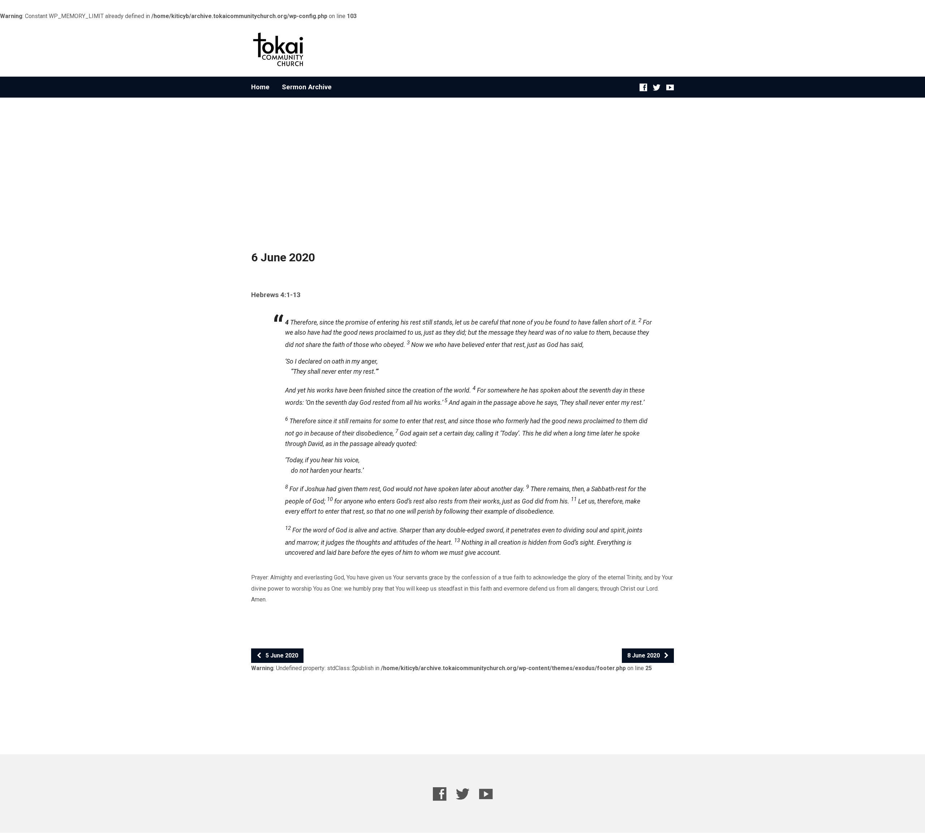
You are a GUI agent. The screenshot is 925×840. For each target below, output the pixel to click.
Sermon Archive (307, 87)
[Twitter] (657, 87)
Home (260, 87)
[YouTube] (670, 87)
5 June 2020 (281, 655)
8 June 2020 (644, 655)
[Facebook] (643, 87)
